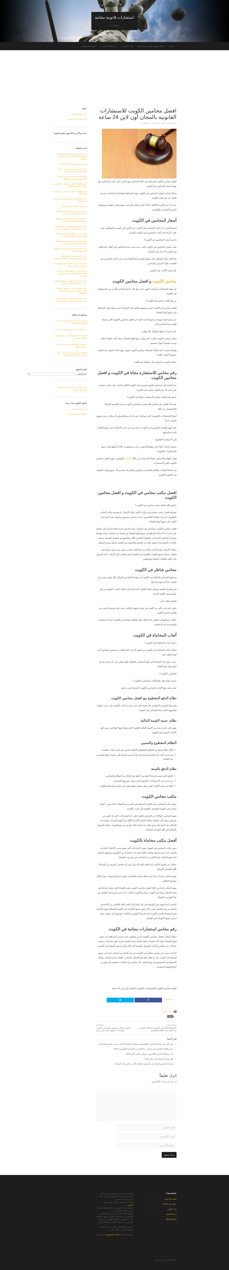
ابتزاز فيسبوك (171, 1219)
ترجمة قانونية (171, 1214)
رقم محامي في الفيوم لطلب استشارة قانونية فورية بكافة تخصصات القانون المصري (72, 273)
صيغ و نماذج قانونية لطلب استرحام (73, 164)
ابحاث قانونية (128, 46)
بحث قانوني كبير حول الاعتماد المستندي (71, 329)
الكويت (170, 1016)
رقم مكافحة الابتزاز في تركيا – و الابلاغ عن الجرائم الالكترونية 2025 (143, 1049)
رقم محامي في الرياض (77, 119)
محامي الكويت (164, 281)
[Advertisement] (114, 79)
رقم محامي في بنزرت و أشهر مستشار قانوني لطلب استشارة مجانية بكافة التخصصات (71, 290)
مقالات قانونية (167, 1012)
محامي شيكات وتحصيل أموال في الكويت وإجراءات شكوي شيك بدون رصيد (113, 1028)
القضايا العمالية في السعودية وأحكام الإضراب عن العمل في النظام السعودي (157, 1028)
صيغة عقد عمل (170, 1199)
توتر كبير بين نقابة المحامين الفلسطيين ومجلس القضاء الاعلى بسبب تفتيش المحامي (136, 1044)
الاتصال (128, 458)
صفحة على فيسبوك (88, 46)
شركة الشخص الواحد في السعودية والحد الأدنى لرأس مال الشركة (143, 1064)
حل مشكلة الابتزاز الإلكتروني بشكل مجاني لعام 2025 (149, 1054)
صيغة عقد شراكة (170, 1204)
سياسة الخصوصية (112, 1235)
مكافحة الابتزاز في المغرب (76, 414)
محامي (171, 46)
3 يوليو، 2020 (172, 123)
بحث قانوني (172, 1209)
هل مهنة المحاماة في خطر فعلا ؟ (158, 1059)
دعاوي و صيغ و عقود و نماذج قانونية (151, 46)
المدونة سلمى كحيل (158, 123)
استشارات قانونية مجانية (114, 17)
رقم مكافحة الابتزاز (109, 46)
